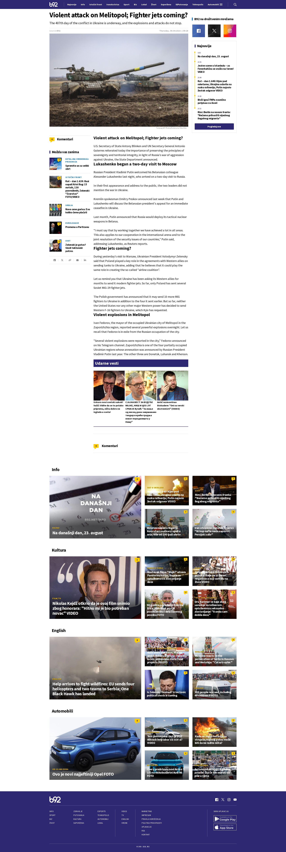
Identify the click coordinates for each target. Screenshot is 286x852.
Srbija (69, 205)
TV (123, 815)
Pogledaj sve (214, 126)
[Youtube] (235, 799)
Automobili (103, 819)
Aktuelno (152, 765)
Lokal (100, 823)
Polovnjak (153, 732)
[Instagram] (230, 30)
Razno (56, 528)
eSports (102, 811)
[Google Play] (225, 818)
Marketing (147, 811)
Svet (68, 240)
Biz (50, 819)
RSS (143, 830)
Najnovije (71, 4)
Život (52, 823)
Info (51, 811)
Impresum (146, 815)
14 (59, 178)
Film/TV (56, 598)
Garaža (199, 732)
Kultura (77, 819)
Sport (52, 815)
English (56, 679)
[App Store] (225, 827)
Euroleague (72, 223)
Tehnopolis (103, 815)
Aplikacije (147, 827)
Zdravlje (78, 811)
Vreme (125, 823)
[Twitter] (214, 30)
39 (59, 206)
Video (124, 811)
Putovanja (78, 815)
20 (233, 559)
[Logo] (53, 4)
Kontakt (146, 834)
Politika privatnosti (152, 823)
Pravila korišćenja (151, 819)
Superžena (78, 823)
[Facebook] (198, 30)
